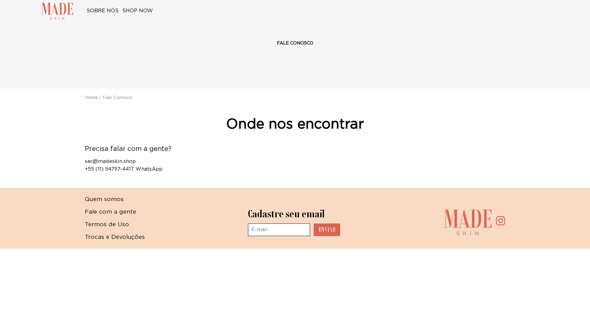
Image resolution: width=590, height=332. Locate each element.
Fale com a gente (110, 212)
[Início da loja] (57, 11)
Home (91, 97)
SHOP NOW (138, 10)
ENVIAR (327, 229)
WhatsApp (149, 169)
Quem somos (104, 199)
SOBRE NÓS (103, 10)
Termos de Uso (107, 224)
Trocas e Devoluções (115, 237)
